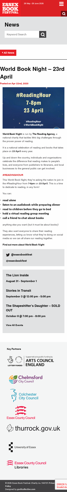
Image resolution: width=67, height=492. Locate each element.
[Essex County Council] (21, 412)
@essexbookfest (16, 261)
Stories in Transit (18, 290)
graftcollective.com (26, 489)
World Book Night (12, 133)
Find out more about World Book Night (23, 244)
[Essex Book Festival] (10, 8)
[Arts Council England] (31, 361)
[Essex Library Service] (26, 464)
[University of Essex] (22, 447)
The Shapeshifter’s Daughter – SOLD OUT (33, 307)
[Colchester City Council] (24, 395)
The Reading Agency (43, 133)
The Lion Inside (17, 275)
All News (9, 52)
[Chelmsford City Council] (25, 378)
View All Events (14, 325)
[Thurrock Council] (33, 428)
